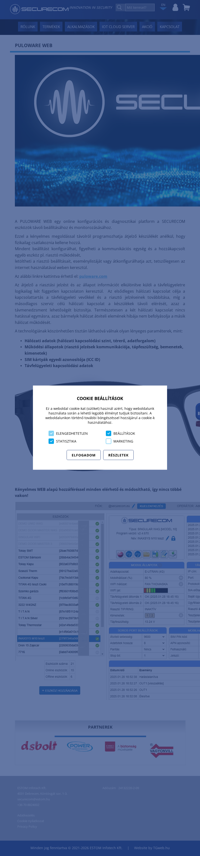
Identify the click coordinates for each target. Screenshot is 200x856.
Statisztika (66, 441)
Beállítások (124, 433)
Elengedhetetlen (72, 433)
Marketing (123, 441)
